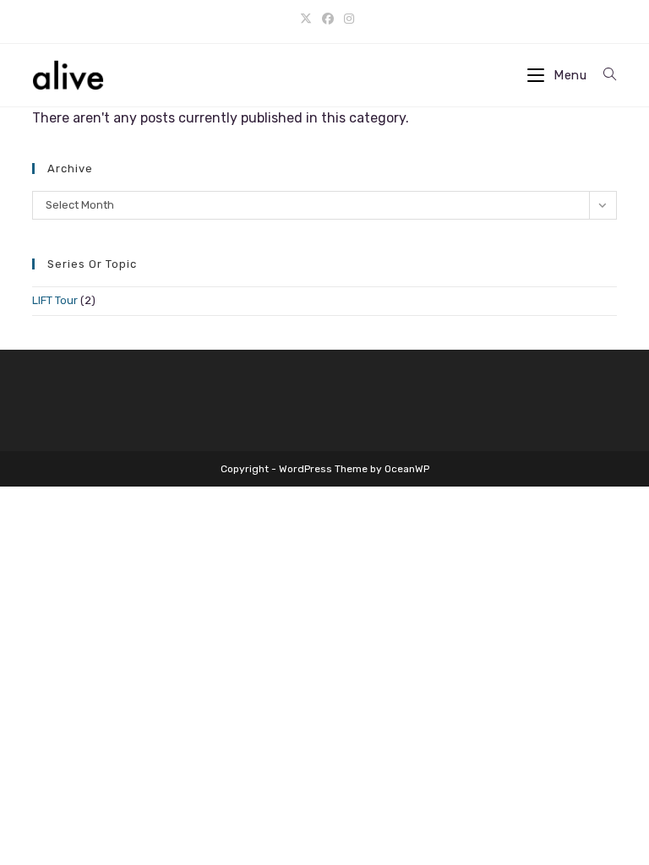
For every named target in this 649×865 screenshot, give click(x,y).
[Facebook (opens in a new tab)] (328, 19)
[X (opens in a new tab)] (306, 19)
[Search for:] (604, 75)
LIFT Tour (55, 300)
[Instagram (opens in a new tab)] (346, 19)
